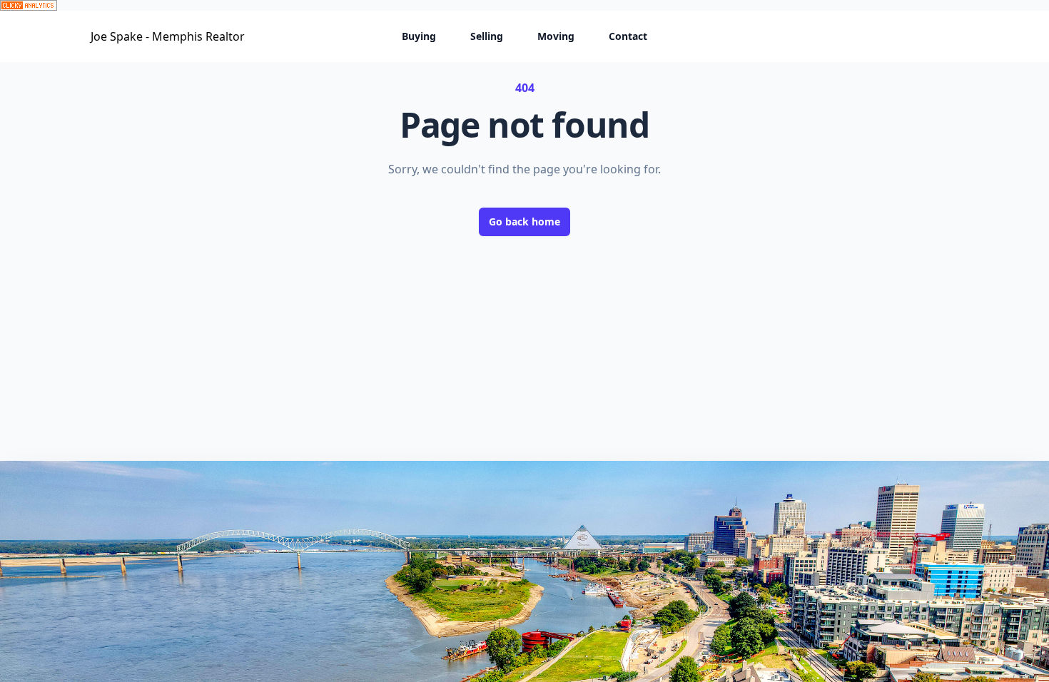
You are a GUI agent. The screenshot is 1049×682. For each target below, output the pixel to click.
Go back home (524, 221)
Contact (628, 36)
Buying (419, 36)
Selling (486, 36)
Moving (555, 36)
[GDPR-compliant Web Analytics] (524, 5)
